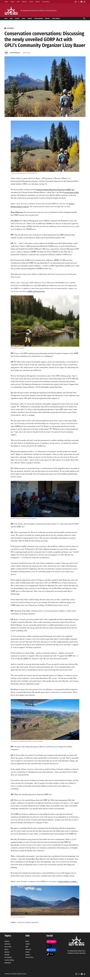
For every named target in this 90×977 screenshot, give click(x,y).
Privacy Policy (45, 1)
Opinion (30, 18)
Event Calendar (56, 18)
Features (17, 18)
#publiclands (35, 922)
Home (5, 18)
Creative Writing (38, 18)
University (7, 944)
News (11, 18)
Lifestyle (6, 955)
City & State (7, 947)
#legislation (28, 922)
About (6, 1)
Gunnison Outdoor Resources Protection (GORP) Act (55, 189)
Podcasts (47, 18)
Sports (23, 18)
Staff (18, 1)
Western (38, 1)
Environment (8, 957)
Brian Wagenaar (15, 52)
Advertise (24, 1)
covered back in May (71, 192)
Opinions (7, 952)
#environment (20, 922)
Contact (12, 1)
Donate (31, 1)
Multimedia (7, 963)
